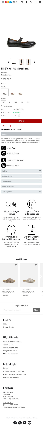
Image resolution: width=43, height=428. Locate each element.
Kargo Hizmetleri (10, 351)
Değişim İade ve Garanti (12, 341)
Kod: (2, 109)
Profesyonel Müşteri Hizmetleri (11, 238)
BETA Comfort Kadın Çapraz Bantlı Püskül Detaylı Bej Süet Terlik (28, 291)
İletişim (6, 368)
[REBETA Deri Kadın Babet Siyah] (21, 31)
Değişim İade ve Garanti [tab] (8, 186)
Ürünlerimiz (6, 289)
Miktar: (3, 115)
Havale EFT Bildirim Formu (13, 371)
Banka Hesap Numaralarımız (14, 374)
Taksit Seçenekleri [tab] (7, 192)
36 (3, 102)
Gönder (36, 310)
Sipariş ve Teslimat (10, 348)
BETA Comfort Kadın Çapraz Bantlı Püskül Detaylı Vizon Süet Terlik (9, 291)
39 (22, 102)
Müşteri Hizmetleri (10, 354)
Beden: (3, 99)
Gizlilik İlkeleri (8, 345)
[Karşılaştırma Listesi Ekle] (10, 126)
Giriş (5, 324)
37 (9, 102)
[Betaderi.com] (12, 2)
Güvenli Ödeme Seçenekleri (32, 238)
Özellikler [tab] (4, 171)
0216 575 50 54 (8, 403)
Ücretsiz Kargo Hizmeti (11, 212)
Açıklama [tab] (4, 134)
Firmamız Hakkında (11, 378)
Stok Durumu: (6, 112)
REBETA (4, 72)
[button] (40, 276)
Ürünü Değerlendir (6, 75)
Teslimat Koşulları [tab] (6, 181)
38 (16, 102)
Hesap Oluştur (9, 327)
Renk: (3, 84)
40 (28, 102)
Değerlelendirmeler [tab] (7, 176)
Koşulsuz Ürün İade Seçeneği (31, 212)
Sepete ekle (21, 121)
